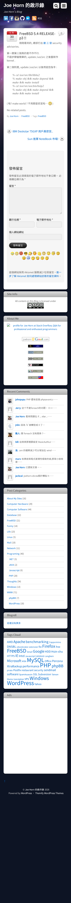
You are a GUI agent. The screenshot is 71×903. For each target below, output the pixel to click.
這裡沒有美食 (14, 623)
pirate (10, 670)
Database (12, 514)
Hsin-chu (57, 651)
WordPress (14, 603)
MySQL (35, 660)
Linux (9, 537)
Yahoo (37, 684)
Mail (9, 542)
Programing (13, 553)
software (13, 674)
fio (40, 646)
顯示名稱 (15, 219)
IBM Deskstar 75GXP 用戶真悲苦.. (32, 131)
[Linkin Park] (35, 371)
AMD (10, 642)
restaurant (28, 670)
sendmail (50, 670)
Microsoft (14, 660)
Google (38, 651)
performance (31, 666)
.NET (11, 559)
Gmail (29, 651)
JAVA (11, 564)
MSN (24, 661)
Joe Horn (14, 115)
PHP (11, 575)
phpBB (12, 597)
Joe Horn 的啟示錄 (34, 789)
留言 (12, 186)
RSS (40, 18)
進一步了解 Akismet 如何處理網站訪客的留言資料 (35, 274)
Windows (11, 586)
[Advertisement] (35, 735)
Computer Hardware (17, 503)
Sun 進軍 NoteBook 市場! (43, 139)
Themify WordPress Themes (49, 793)
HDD (48, 651)
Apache (19, 641)
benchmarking (37, 641)
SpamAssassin (26, 674)
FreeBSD (25, 115)
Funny (10, 525)
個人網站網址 (16, 232)
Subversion (44, 674)
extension (33, 646)
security (38, 670)
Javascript (14, 570)
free (58, 646)
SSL (35, 674)
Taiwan (55, 674)
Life (9, 531)
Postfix (17, 670)
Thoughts (12, 581)
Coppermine (55, 642)
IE (16, 655)
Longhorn (49, 656)
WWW (10, 592)
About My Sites (14, 498)
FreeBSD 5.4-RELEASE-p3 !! (37, 35)
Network (11, 548)
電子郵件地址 (45, 219)
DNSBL (11, 646)
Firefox (48, 646)
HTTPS (11, 656)
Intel (22, 656)
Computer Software (17, 509)
